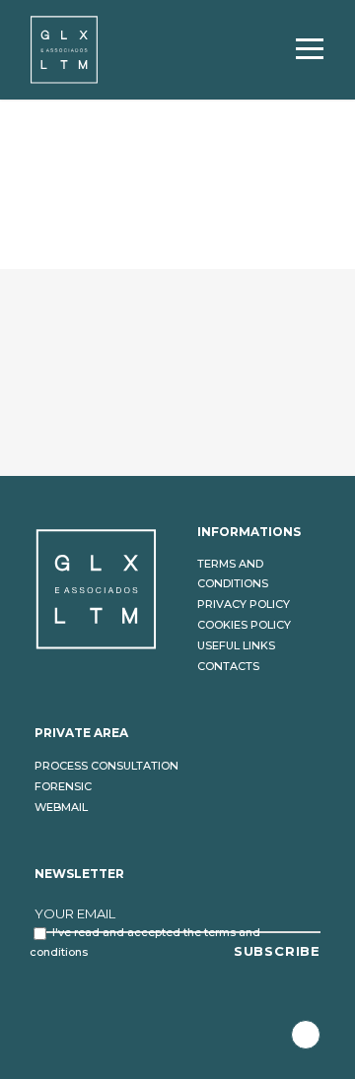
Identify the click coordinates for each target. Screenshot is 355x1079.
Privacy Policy (243, 604)
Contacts (228, 666)
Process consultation (106, 766)
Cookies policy (244, 625)
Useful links (236, 645)
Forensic (63, 786)
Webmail (61, 807)
